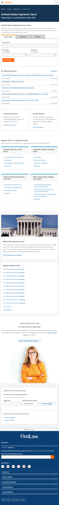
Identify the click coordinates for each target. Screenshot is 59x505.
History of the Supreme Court (13, 185)
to (29, 54)
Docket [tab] (37, 37)
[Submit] (52, 457)
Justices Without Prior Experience (14, 163)
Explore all (8, 166)
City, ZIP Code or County (29, 400)
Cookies (22, 500)
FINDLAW (3, 9)
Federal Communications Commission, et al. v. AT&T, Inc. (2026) (20, 100)
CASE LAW (9, 9)
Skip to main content (30, 2)
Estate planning (10, 418)
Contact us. (11, 447)
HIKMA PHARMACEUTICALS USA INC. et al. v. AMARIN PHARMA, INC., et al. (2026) (25, 94)
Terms (2, 500)
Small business (9, 420)
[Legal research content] (56, 487)
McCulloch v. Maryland (40, 163)
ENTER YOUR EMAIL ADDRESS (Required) (12, 454)
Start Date (6, 51)
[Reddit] (23, 466)
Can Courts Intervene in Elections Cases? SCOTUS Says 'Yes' (43, 190)
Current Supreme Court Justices (14, 157)
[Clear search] (38, 403)
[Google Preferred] (29, 466)
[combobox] (13, 403)
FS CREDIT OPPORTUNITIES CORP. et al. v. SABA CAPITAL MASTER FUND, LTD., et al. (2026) (27, 75)
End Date (35, 51)
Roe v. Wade (37, 157)
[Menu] (2, 2)
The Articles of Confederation (13, 187)
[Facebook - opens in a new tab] (2, 466)
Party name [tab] (8, 37)
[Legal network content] (56, 492)
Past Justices (8, 160)
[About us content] (56, 472)
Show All (54, 71)
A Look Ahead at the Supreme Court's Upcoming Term (42, 186)
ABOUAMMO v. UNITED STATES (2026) (13, 81)
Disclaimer (15, 500)
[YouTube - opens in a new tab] (8, 466)
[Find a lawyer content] (56, 477)
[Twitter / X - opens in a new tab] (13, 466)
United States (16, 9)
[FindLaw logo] (9, 2)
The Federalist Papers (11, 190)
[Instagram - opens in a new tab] (18, 466)
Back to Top (30, 429)
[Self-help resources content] (56, 482)
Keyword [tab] (23, 37)
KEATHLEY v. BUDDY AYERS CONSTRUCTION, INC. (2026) (18, 88)
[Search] (56, 2)
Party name (6, 42)
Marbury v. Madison (40, 160)
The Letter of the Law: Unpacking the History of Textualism (44, 195)
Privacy (8, 500)
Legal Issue (7, 400)
